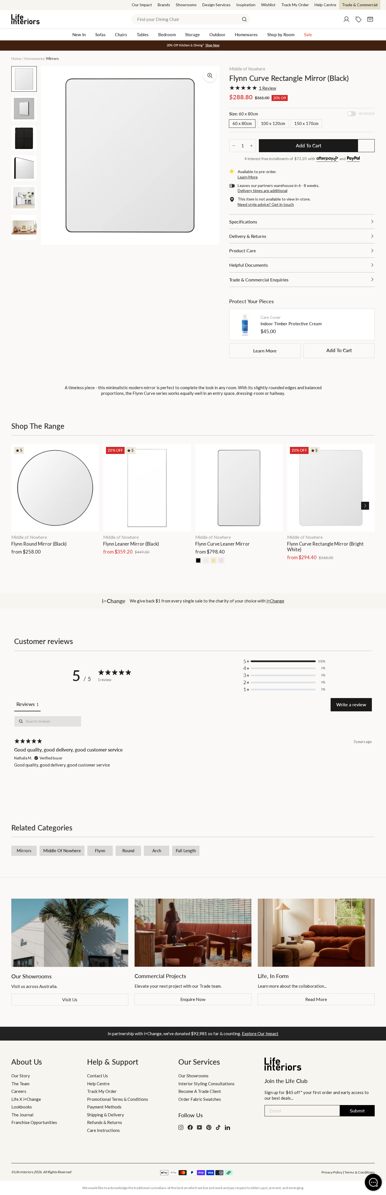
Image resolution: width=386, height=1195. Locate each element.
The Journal (22, 1114)
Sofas (100, 34)
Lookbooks (21, 1106)
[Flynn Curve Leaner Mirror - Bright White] (221, 560)
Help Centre (325, 4)
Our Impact (142, 4)
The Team (20, 1083)
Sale (308, 34)
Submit (357, 1111)
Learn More (265, 350)
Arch (156, 850)
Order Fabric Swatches (199, 1099)
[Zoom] (209, 75)
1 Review (267, 88)
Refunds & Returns (104, 1122)
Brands (164, 4)
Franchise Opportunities (34, 1122)
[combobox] (190, 19)
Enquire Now (192, 999)
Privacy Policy (332, 1172)
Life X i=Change (26, 1099)
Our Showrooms (193, 1075)
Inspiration (245, 4)
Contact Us (97, 1075)
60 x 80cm (242, 123)
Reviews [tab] (27, 704)
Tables (143, 34)
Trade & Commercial (360, 4)
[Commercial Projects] (193, 933)
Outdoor (217, 34)
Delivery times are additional (262, 190)
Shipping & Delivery (105, 1114)
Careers (18, 1091)
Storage (192, 34)
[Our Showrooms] (69, 933)
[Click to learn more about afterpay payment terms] (327, 159)
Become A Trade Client (199, 1091)
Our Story (20, 1075)
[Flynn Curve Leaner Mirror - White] (206, 560)
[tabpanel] (193, 755)
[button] (365, 506)
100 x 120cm (273, 123)
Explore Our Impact (260, 1033)
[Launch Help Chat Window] (373, 1182)
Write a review (351, 704)
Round (128, 850)
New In (79, 34)
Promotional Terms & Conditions (117, 1099)
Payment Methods (104, 1106)
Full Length (186, 850)
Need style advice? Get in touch (266, 204)
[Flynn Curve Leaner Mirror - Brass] (213, 560)
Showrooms (186, 4)
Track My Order (295, 4)
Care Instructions (103, 1130)
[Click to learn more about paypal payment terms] (353, 159)
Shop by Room (280, 34)
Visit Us (69, 999)
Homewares (246, 34)
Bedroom (167, 34)
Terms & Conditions (359, 1172)
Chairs (121, 34)
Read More (316, 999)
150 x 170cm (306, 123)
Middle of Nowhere (247, 68)
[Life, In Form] (316, 933)
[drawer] (302, 221)
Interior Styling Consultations (206, 1083)
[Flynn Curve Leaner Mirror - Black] (198, 560)
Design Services (216, 4)
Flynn (100, 850)
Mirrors (24, 850)
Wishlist (268, 4)
